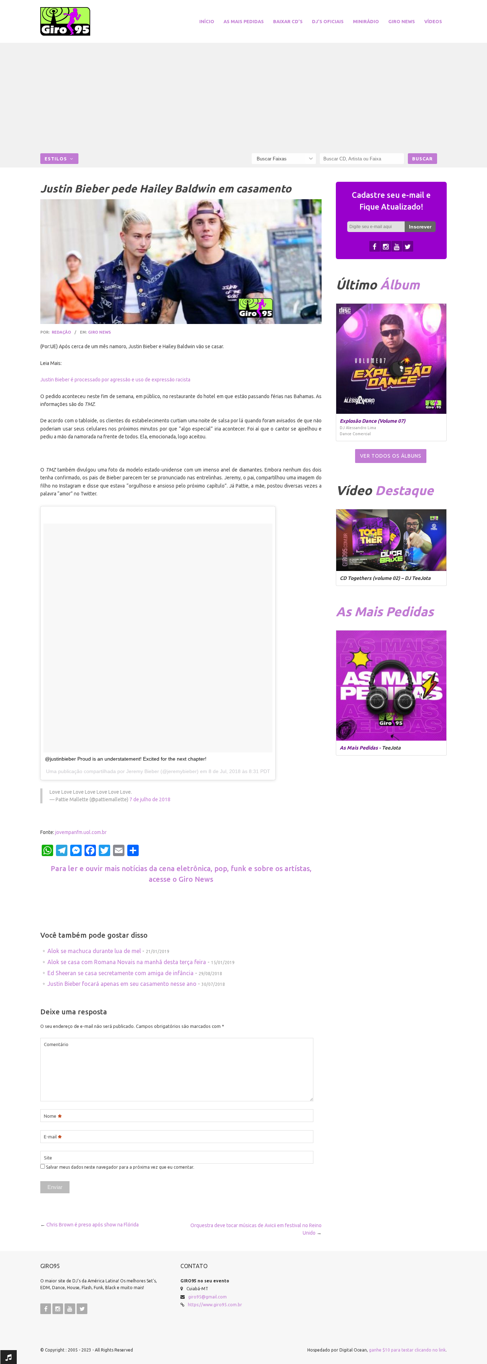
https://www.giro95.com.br (215, 1304)
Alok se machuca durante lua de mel (94, 951)
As (385, 611)
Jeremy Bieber (142, 771)
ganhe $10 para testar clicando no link (407, 1350)
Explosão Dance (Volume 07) (372, 421)
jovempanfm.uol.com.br (81, 832)
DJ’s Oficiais (328, 21)
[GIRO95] (73, 21)
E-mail (53, 1137)
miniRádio (366, 21)
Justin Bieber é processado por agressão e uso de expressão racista (115, 379)
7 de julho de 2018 (149, 799)
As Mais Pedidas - (361, 748)
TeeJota (391, 748)
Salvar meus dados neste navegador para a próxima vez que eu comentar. (120, 1167)
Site (48, 1157)
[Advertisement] (243, 100)
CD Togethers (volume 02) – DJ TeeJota (385, 578)
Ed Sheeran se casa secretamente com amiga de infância (120, 973)
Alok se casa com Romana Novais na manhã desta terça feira (126, 962)
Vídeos (433, 21)
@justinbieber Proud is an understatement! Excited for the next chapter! (125, 759)
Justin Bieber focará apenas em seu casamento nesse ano (121, 983)
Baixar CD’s (288, 21)
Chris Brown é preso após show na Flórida (92, 1224)
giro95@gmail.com (207, 1296)
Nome (53, 1116)
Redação (61, 332)
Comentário (56, 1044)
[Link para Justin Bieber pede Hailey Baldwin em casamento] (181, 261)
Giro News (401, 21)
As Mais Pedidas (244, 21)
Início (206, 21)
